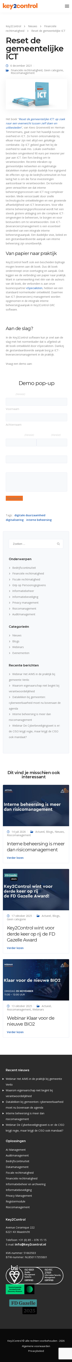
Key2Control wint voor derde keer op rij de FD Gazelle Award (31, 933)
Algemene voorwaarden (36, 1346)
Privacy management (25, 602)
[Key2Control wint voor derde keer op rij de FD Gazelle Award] (36, 889)
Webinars (18, 647)
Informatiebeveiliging (25, 597)
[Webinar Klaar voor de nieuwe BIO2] (36, 979)
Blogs (15, 641)
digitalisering (15, 520)
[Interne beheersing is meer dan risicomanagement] (36, 805)
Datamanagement (17, 1167)
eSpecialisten (34, 288)
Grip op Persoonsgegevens (29, 585)
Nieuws (17, 635)
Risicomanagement (23, 73)
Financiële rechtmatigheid (26, 70)
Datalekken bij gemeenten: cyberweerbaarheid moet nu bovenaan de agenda (35, 702)
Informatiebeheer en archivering (26, 1184)
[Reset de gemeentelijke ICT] (36, 96)
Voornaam (12, 409)
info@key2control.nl (30, 1244)
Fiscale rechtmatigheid (26, 579)
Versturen (14, 498)
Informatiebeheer (23, 591)
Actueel (40, 831)
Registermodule (15, 1201)
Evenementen (20, 653)
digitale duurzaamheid (29, 515)
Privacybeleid (36, 1351)
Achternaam (14, 424)
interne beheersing (39, 520)
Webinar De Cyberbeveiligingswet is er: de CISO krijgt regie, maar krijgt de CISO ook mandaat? (34, 731)
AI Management (16, 1149)
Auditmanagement (23, 614)
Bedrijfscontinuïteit (24, 568)
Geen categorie (53, 70)
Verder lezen (15, 858)
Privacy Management (19, 1195)
